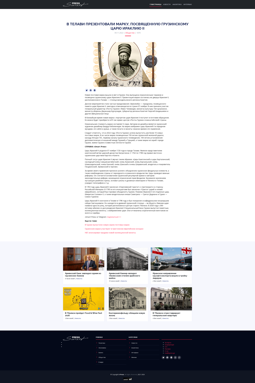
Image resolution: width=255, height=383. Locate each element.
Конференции (169, 345)
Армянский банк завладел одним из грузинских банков (83, 274)
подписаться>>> (114, 217)
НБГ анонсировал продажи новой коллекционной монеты (110, 232)
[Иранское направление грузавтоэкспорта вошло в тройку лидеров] (171, 259)
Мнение (134, 357)
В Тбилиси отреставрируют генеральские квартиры (166, 314)
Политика (102, 343)
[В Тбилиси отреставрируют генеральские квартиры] (171, 299)
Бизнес (101, 353)
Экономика (102, 348)
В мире (101, 362)
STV (166, 347)
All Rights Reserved (131, 374)
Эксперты (168, 343)
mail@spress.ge (170, 353)
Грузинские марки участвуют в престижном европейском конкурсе (114, 229)
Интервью (187, 4)
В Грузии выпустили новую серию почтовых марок (107, 225)
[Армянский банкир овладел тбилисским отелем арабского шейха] (127, 259)
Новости (167, 4)
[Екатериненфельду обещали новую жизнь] (127, 299)
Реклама (168, 349)
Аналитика (177, 4)
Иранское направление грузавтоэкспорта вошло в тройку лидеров (170, 275)
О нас (167, 351)
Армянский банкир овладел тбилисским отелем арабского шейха (124, 275)
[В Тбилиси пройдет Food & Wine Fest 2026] (83, 299)
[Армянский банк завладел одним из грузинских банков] (83, 259)
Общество (130, 33)
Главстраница (155, 4)
